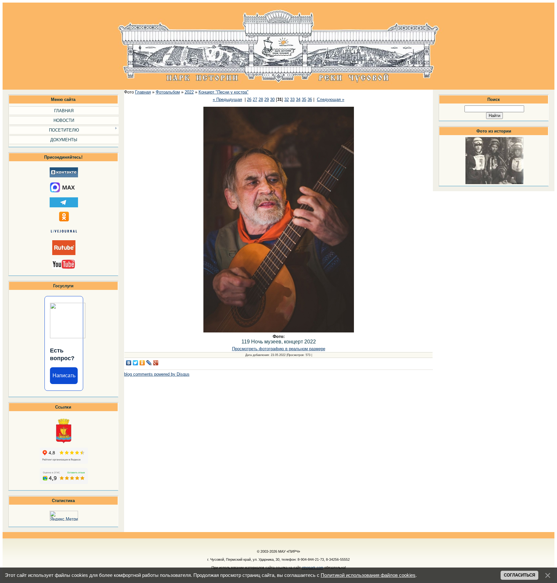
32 (286, 99)
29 (266, 99)
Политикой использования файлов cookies (368, 575)
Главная (143, 92)
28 (261, 99)
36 (310, 99)
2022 (189, 92)
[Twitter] (135, 363)
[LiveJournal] (149, 363)
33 (292, 99)
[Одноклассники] (142, 363)
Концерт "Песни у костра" (224, 92)
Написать (64, 375)
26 (249, 99)
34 (298, 99)
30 (272, 99)
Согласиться (519, 575)
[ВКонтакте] (128, 363)
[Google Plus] (155, 363)
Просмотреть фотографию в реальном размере (278, 348)
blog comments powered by (157, 374)
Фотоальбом (168, 92)
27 (255, 99)
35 (304, 99)
